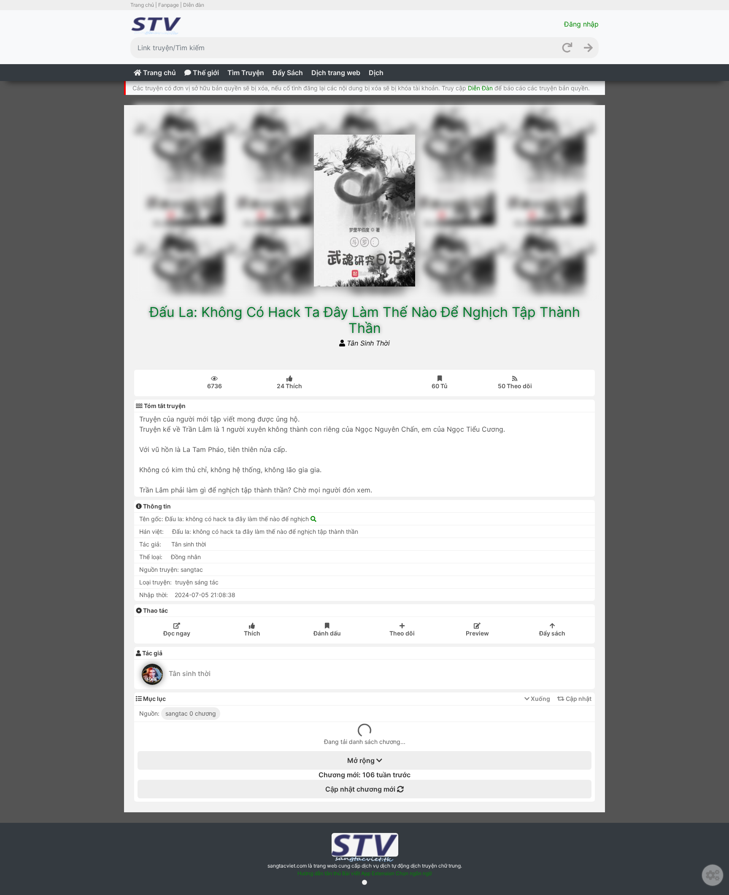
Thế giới (205, 72)
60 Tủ (440, 385)
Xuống (539, 698)
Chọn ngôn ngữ (414, 873)
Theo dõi (402, 633)
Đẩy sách (552, 633)
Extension (383, 873)
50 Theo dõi (515, 385)
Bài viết (351, 873)
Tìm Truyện (245, 72)
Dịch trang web (335, 72)
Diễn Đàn (480, 88)
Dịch (376, 72)
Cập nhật (577, 698)
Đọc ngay (176, 633)
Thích (289, 385)
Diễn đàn (193, 5)
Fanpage (168, 5)
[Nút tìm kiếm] (588, 48)
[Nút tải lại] (567, 48)
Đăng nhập (581, 24)
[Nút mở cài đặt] (712, 875)
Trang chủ (142, 5)
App (365, 873)
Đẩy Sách (288, 72)
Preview (477, 633)
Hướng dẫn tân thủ (319, 873)
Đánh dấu (327, 633)
